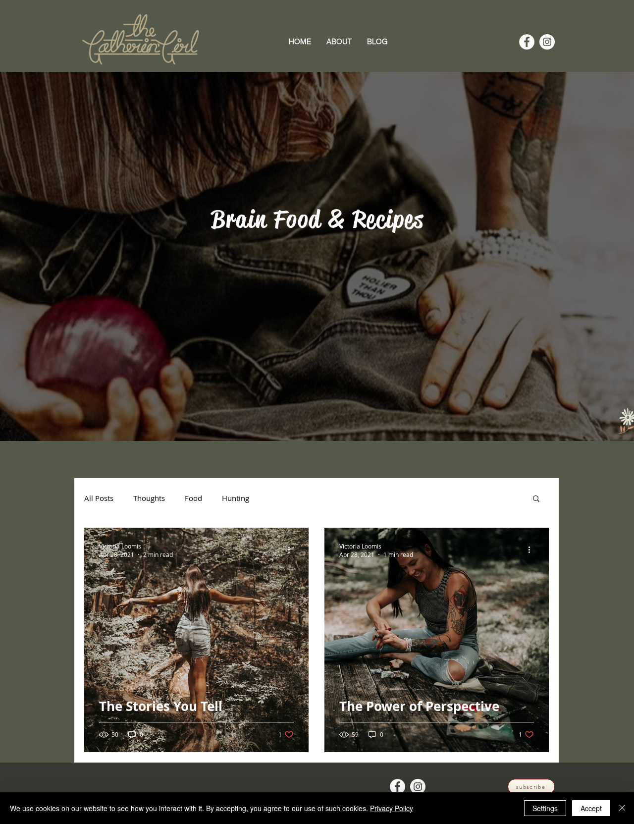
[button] (536, 499)
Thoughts (149, 498)
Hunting (235, 498)
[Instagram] (547, 42)
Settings (545, 808)
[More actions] (292, 550)
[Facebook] (526, 42)
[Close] (622, 808)
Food (193, 498)
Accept (591, 808)
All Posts (98, 498)
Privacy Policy (391, 808)
